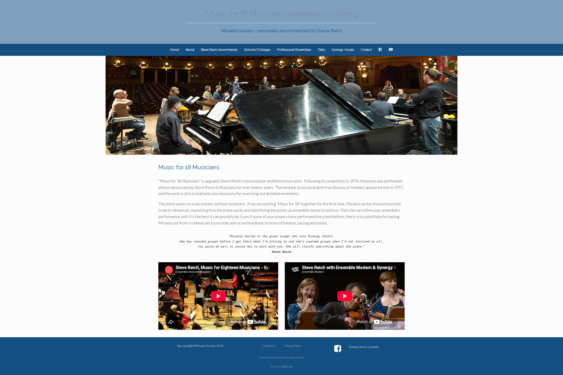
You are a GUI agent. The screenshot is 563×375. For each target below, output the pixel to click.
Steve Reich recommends (219, 49)
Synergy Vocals (343, 49)
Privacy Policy (293, 346)
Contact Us (269, 346)
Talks (321, 49)
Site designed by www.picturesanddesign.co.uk (281, 357)
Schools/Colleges (257, 49)
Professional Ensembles (294, 49)
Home (174, 49)
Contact (366, 49)
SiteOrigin (287, 366)
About (190, 49)
